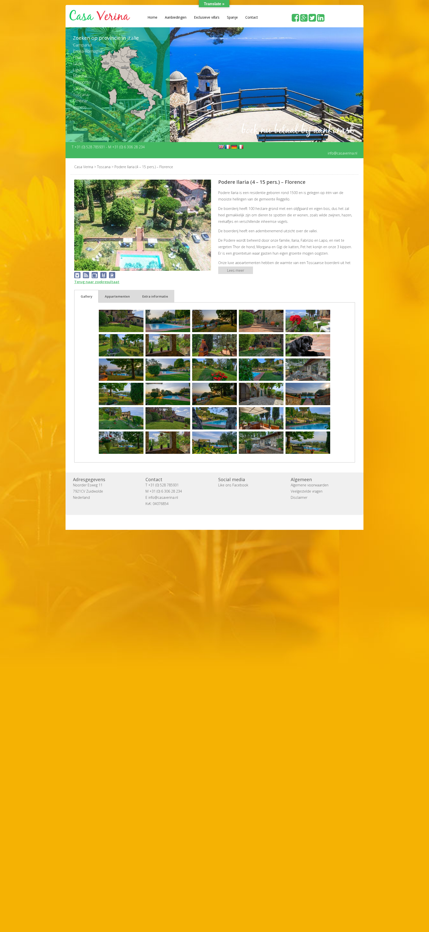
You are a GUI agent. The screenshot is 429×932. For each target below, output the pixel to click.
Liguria (79, 70)
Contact (251, 17)
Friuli (77, 57)
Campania (82, 45)
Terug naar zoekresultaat (96, 281)
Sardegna (81, 88)
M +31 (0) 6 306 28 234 (126, 146)
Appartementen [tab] (117, 296)
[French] (228, 146)
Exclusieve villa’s (206, 17)
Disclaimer (299, 497)
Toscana (80, 94)
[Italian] (241, 146)
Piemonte (82, 82)
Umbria (80, 101)
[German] (234, 146)
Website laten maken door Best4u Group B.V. (238, 522)
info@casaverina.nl (342, 153)
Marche (80, 76)
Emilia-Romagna (87, 51)
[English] (221, 146)
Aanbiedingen (175, 17)
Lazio (78, 63)
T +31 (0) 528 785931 (89, 146)
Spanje (232, 17)
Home (152, 17)
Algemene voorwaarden (309, 485)
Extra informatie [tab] (155, 296)
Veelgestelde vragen (306, 491)
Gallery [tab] (86, 296)
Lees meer (235, 270)
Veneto (79, 107)
